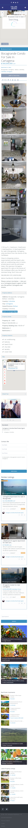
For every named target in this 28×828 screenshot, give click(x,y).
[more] (16, 506)
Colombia (3, 71)
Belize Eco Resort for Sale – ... (17, 721)
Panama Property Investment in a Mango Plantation (12, 762)
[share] (10, 80)
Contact (3, 823)
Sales (9, 67)
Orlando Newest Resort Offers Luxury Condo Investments (13, 681)
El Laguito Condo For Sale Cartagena (11, 586)
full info (23, 508)
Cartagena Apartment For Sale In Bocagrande (14, 497)
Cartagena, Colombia (9, 432)
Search (14, 621)
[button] (17, 375)
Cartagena (9, 71)
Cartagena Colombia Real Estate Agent (11, 409)
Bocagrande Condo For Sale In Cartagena (16, 364)
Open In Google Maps (10, 312)
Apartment (4, 67)
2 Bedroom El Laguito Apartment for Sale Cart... (14, 541)
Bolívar (15, 306)
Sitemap (3, 826)
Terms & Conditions (5, 820)
